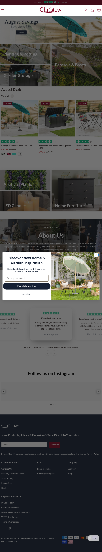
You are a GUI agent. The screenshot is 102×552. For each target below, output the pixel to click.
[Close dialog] (96, 255)
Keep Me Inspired (27, 286)
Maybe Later (27, 294)
